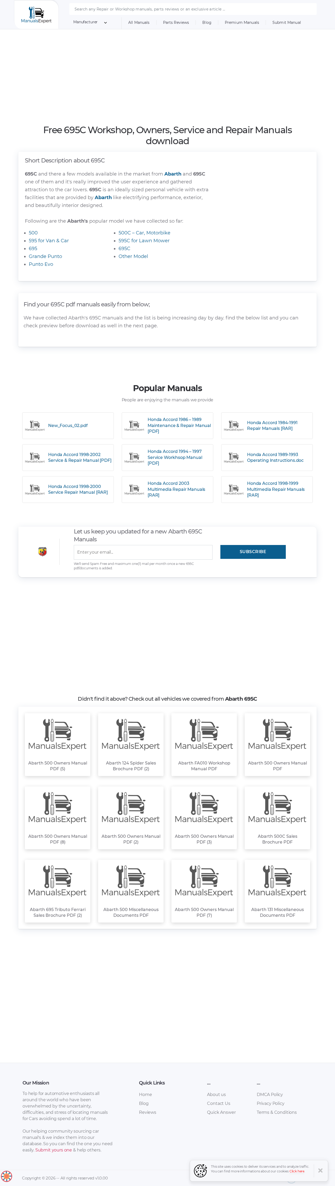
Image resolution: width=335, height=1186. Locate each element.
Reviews (147, 1112)
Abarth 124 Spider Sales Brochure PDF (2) (131, 766)
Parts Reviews (176, 22)
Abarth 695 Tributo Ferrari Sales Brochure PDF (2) (58, 912)
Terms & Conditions (277, 1112)
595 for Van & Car (49, 241)
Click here (297, 1171)
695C (124, 248)
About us (216, 1094)
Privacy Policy (270, 1103)
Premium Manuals (242, 22)
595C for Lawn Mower (144, 241)
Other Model (133, 256)
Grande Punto (45, 256)
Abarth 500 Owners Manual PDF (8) (57, 839)
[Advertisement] (167, 77)
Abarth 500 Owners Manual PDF (277, 766)
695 (33, 248)
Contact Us (218, 1103)
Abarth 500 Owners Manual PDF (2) (131, 839)
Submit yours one (53, 1150)
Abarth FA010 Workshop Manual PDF (204, 766)
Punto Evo (41, 264)
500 (33, 233)
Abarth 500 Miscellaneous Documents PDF (131, 912)
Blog (206, 22)
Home (145, 1094)
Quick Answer (221, 1112)
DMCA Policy (270, 1094)
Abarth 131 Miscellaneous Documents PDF (277, 912)
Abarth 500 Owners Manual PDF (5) (57, 766)
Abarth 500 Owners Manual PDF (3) (204, 839)
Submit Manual (286, 22)
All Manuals (139, 22)
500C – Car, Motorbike (144, 233)
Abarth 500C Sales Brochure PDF (277, 839)
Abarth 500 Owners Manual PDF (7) (204, 912)
